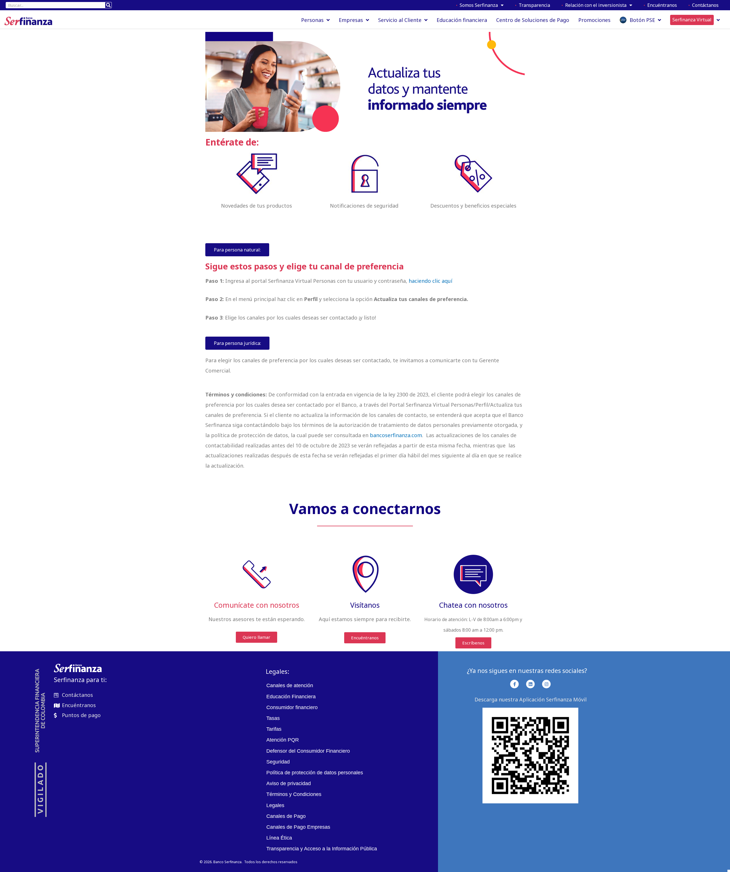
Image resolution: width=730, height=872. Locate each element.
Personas (312, 20)
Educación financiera (462, 20)
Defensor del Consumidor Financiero (308, 751)
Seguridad (278, 762)
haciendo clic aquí (430, 280)
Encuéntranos (661, 5)
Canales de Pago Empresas (298, 827)
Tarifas (273, 729)
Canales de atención (289, 685)
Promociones (594, 20)
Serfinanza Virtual (691, 20)
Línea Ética (279, 838)
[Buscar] (108, 5)
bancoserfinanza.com (395, 435)
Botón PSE (641, 20)
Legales (275, 805)
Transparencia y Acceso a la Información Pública (321, 848)
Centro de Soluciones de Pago (532, 20)
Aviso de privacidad (288, 783)
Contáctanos (704, 5)
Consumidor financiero (292, 707)
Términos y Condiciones (293, 794)
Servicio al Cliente (399, 20)
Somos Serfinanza (477, 5)
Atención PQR (282, 740)
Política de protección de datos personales (314, 772)
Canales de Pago (286, 816)
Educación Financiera (291, 696)
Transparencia (533, 5)
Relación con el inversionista (594, 5)
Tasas (273, 718)
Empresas (351, 20)
